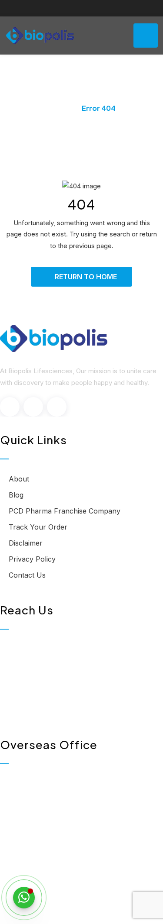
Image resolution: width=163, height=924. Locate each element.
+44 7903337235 (47, 848)
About (19, 479)
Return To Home (86, 276)
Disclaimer (26, 543)
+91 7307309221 (45, 702)
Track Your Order (38, 527)
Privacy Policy (32, 559)
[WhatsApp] (24, 897)
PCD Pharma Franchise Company (64, 511)
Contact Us (27, 575)
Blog (16, 495)
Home (58, 108)
